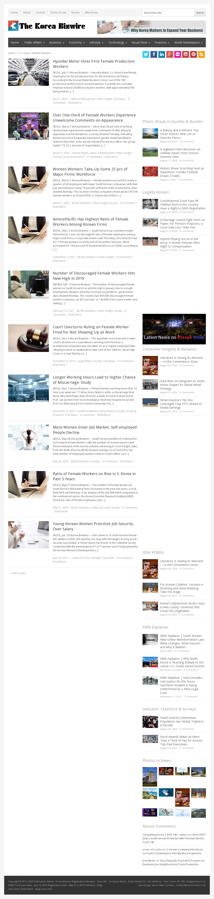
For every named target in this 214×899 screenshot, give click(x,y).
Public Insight (104, 99)
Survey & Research (73, 156)
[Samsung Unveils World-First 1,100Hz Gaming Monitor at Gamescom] (150, 812)
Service (75, 12)
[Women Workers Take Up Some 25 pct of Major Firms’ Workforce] (28, 180)
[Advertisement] (174, 89)
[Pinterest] (193, 54)
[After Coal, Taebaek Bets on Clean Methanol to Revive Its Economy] (198, 813)
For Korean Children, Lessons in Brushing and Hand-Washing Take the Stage (181, 588)
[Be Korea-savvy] (47, 26)
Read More (75, 102)
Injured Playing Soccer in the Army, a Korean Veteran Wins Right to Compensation (180, 242)
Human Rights (80, 153)
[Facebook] (153, 54)
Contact (40, 12)
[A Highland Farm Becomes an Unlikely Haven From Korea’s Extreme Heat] (150, 152)
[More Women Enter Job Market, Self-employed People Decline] (28, 437)
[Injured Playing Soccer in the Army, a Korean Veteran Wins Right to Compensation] (150, 241)
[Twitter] (146, 54)
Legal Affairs (85, 361)
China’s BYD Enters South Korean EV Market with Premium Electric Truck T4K (174, 838)
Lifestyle (95, 42)
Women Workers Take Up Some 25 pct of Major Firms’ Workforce (90, 171)
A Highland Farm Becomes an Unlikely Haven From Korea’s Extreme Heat (180, 153)
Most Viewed (107, 411)
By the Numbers (81, 203)
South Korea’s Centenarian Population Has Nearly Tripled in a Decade (182, 721)
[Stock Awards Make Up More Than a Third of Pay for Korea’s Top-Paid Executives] (150, 739)
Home (14, 12)
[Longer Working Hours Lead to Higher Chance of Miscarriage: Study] (28, 388)
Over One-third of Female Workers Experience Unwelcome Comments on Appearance (94, 117)
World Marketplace (187, 42)
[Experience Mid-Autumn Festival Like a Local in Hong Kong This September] (166, 771)
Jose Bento (149, 860)
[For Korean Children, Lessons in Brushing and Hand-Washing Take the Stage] (150, 588)
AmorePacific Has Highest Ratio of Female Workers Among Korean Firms (90, 221)
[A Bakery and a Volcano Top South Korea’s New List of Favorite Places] (150, 133)
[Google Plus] (169, 54)
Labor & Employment (82, 99)
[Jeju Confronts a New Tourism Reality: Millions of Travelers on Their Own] (150, 793)
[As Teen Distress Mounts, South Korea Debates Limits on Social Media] (166, 792)
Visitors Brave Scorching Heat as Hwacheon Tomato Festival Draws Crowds (182, 172)
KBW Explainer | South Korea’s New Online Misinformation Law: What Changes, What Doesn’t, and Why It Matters (182, 641)
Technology (116, 42)
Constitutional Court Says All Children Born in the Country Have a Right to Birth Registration (182, 204)
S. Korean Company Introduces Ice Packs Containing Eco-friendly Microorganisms (173, 851)
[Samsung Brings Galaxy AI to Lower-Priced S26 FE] (166, 812)
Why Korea (91, 12)
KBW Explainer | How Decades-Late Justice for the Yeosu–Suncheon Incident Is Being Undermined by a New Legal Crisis (181, 685)
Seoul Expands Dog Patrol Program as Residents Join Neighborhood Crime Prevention (174, 862)
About (27, 12)
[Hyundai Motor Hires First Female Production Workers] (28, 72)
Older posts (16, 573)
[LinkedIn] (161, 54)
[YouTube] (185, 54)
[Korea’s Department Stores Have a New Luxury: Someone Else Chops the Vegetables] (150, 605)
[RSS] (201, 54)
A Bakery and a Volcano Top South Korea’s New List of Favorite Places (179, 134)
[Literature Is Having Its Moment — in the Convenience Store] (150, 365)
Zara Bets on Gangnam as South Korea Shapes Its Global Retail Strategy (182, 384)
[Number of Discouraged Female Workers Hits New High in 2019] (28, 284)
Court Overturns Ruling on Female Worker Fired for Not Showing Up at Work (91, 329)
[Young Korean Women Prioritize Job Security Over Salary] (28, 534)
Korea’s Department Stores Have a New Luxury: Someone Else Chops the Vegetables (182, 607)
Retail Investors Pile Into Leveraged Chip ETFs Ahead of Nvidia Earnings (181, 404)
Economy (75, 42)
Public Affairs (33, 42)
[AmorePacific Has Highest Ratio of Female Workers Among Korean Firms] (28, 230)
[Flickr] (177, 54)
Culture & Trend (100, 507)
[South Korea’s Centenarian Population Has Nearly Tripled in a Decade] (150, 722)
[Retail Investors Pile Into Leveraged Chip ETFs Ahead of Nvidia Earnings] (150, 402)
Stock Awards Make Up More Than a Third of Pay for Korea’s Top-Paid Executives (181, 740)
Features (161, 42)
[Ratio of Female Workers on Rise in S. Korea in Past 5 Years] (28, 484)
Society (57, 156)
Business (55, 42)
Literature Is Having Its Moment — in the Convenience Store (181, 359)
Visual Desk (139, 42)
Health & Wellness (88, 411)
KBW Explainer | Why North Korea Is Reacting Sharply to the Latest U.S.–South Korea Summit (182, 662)
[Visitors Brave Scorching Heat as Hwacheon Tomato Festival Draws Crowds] (150, 171)
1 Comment (190, 696)
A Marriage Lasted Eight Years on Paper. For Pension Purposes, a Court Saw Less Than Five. (182, 223)
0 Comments (187, 141)
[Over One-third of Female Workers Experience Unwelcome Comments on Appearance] (28, 126)
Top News (119, 99)
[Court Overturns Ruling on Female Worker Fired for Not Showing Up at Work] (28, 338)
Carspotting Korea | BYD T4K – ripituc (165, 834)
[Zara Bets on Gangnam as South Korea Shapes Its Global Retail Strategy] (150, 384)
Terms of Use (58, 12)
